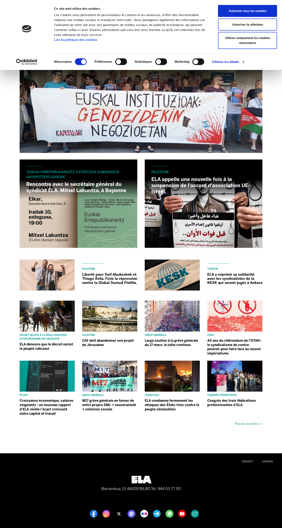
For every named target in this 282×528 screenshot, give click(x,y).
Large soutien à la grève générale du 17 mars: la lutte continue (171, 343)
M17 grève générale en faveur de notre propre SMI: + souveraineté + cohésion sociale (109, 405)
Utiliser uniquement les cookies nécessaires (247, 40)
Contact (247, 461)
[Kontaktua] (195, 513)
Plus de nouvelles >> (248, 424)
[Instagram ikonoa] (106, 513)
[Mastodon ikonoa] (132, 513)
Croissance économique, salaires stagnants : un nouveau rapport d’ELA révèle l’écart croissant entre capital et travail (46, 407)
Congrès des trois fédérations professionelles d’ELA (231, 403)
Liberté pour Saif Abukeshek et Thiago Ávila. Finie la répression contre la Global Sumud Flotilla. (109, 278)
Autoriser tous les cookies (248, 11)
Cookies (267, 461)
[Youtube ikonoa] (182, 513)
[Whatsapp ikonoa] (170, 513)
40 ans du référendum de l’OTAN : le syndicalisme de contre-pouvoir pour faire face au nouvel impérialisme (234, 347)
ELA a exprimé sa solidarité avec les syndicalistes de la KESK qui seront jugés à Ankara (234, 278)
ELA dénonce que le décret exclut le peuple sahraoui (46, 346)
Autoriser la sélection (247, 24)
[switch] (121, 61)
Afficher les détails (225, 62)
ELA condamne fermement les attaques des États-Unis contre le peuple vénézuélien (172, 405)
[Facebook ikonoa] (94, 513)
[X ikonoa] (119, 513)
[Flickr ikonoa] (144, 513)
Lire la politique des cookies (75, 39)
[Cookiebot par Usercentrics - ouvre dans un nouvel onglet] (27, 62)
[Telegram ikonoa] (157, 513)
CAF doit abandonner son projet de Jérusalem (108, 343)
